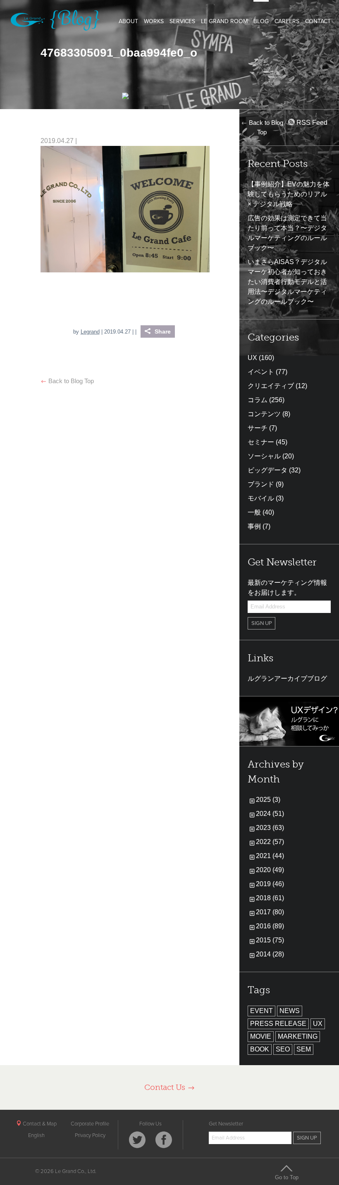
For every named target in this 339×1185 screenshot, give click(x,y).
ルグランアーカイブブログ (287, 678)
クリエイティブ (271, 385)
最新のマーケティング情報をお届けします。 (287, 587)
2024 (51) (270, 813)
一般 (254, 512)
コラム (257, 399)
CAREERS (287, 21)
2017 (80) (270, 912)
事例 (254, 526)
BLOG (261, 21)
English (36, 1135)
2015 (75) (270, 940)
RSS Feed (311, 122)
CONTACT (318, 21)
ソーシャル (264, 456)
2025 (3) (268, 799)
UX (252, 357)
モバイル (261, 498)
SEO (283, 1049)
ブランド (261, 484)
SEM (303, 1049)
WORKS (154, 21)
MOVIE (260, 1036)
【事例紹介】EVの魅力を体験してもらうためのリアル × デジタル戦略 (288, 194)
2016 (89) (270, 926)
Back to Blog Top (70, 380)
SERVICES (182, 21)
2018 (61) (270, 897)
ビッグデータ (267, 470)
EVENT (261, 1010)
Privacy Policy (90, 1135)
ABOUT (128, 21)
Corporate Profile (90, 1124)
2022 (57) (270, 841)
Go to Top (286, 1177)
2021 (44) (270, 855)
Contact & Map (39, 1124)
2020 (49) (270, 869)
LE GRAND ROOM (224, 21)
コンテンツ (264, 413)
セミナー (261, 442)
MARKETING (298, 1036)
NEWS (289, 1010)
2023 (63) (270, 827)
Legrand (90, 332)
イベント (261, 371)
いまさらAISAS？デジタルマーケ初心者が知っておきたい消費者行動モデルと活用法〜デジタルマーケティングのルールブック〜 (287, 281)
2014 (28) (270, 954)
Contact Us (165, 1087)
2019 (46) (270, 883)
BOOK (259, 1049)
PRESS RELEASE (278, 1023)
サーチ (257, 428)
